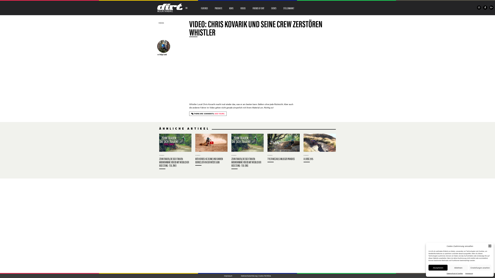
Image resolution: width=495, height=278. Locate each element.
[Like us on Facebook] (485, 8)
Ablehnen (458, 267)
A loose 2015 (320, 148)
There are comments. (209, 113)
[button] (490, 246)
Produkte (218, 8)
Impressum (469, 273)
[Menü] (186, 8)
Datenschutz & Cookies (455, 273)
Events (273, 8)
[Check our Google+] (491, 8)
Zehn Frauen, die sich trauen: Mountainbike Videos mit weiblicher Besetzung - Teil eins (247, 152)
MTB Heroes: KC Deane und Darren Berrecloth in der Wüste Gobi (211, 150)
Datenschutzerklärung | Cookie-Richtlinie (256, 276)
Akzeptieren (438, 267)
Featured (204, 8)
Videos (243, 8)
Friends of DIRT (258, 8)
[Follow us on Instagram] (479, 8)
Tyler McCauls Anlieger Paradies (283, 148)
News (231, 8)
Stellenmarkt (288, 8)
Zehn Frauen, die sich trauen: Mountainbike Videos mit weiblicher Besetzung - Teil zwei (175, 152)
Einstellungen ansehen (480, 267)
